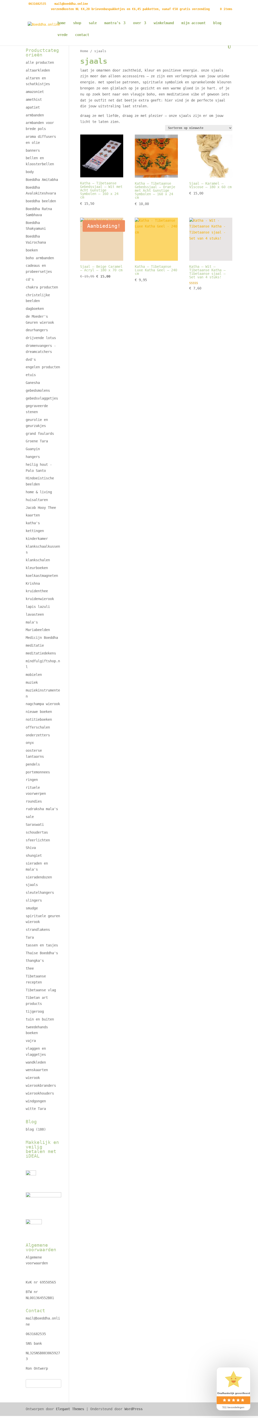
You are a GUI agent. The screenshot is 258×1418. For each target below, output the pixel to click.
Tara (30, 937)
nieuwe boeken (39, 712)
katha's (33, 523)
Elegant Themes (70, 1409)
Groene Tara (37, 441)
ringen (32, 780)
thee (30, 968)
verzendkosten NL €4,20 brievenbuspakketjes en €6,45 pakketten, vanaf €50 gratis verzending (130, 9)
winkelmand (164, 23)
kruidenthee (37, 591)
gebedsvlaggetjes (42, 398)
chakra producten (42, 287)
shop (77, 23)
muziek (32, 682)
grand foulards (40, 434)
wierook (33, 1078)
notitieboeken (39, 719)
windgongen (36, 1101)
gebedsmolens (38, 390)
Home (84, 51)
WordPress (133, 1409)
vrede (62, 35)
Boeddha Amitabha (42, 180)
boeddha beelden (41, 201)
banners (33, 150)
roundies (34, 801)
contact (82, 35)
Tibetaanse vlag (41, 990)
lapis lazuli (38, 607)
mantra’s (112, 23)
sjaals (32, 885)
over (137, 23)
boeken (32, 250)
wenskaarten (37, 1070)
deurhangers (37, 330)
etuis (31, 375)
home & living (39, 492)
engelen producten (43, 367)
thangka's (35, 961)
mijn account (193, 23)
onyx (30, 743)
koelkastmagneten (42, 576)
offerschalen (38, 727)
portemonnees (38, 772)
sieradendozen (39, 877)
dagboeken (35, 309)
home (61, 23)
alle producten (40, 62)
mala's (32, 622)
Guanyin (33, 449)
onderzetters (38, 735)
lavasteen (35, 614)
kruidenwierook (40, 599)
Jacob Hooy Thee (41, 508)
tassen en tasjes (42, 945)
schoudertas (37, 832)
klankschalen (38, 560)
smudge (32, 908)
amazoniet (35, 92)
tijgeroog (35, 1011)
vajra (31, 1041)
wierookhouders (40, 1093)
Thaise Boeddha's (42, 953)
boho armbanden (40, 258)
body (30, 172)
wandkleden (36, 1062)
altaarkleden (38, 70)
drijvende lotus (41, 338)
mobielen (34, 675)
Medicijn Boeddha (42, 638)
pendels (33, 764)
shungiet (34, 855)
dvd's (31, 359)
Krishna (33, 583)
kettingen (35, 531)
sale (93, 23)
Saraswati (35, 824)
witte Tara (36, 1109)
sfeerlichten (38, 840)
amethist (34, 99)
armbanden (35, 115)
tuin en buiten (40, 1019)
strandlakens (38, 930)
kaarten (33, 515)
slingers (34, 900)
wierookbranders (41, 1085)
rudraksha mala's (42, 809)
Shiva (31, 848)
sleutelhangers (40, 893)
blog (217, 23)
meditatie (35, 645)
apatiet (33, 107)
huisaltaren (37, 500)
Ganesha (33, 383)
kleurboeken (37, 568)
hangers (33, 457)
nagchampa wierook (43, 704)
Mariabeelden (38, 630)
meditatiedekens (41, 653)
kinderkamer (37, 539)
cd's (30, 279)
